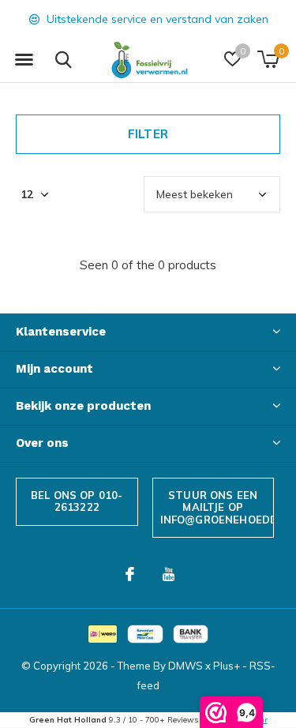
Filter (148, 133)
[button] (23, 60)
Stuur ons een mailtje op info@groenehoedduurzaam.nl (217, 507)
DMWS (185, 665)
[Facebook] (130, 574)
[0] (268, 59)
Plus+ (226, 665)
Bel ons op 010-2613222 (77, 501)
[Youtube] (168, 574)
